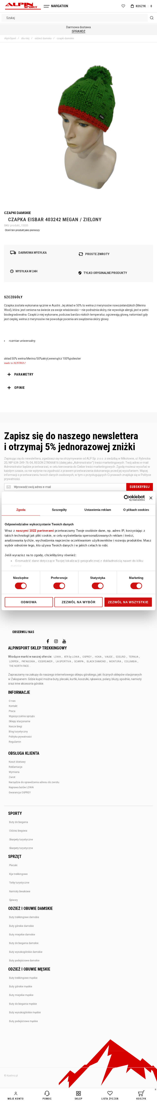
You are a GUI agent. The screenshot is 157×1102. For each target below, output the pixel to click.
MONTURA (115, 661)
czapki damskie (65, 38)
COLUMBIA (130, 661)
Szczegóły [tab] (59, 509)
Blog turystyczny (18, 731)
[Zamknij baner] (150, 497)
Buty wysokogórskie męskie (25, 1012)
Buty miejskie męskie (21, 995)
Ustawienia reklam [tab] (97, 509)
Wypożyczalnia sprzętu (22, 716)
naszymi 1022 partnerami (35, 530)
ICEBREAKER (45, 661)
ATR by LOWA (71, 656)
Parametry (23, 374)
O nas (12, 701)
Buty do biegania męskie (23, 1003)
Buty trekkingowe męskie (23, 977)
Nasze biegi (15, 726)
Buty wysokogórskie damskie (25, 952)
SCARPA (78, 661)
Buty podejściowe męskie (23, 1021)
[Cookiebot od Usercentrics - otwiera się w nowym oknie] (127, 498)
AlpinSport (10, 38)
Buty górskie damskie (21, 926)
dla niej (25, 38)
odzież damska (43, 38)
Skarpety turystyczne (21, 839)
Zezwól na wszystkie (128, 602)
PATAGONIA (28, 661)
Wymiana (14, 772)
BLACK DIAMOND (96, 661)
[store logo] (23, 6)
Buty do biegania (18, 822)
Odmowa (29, 602)
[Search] (152, 18)
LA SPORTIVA (63, 661)
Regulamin (15, 741)
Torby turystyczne (19, 882)
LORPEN (13, 661)
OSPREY (87, 656)
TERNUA (133, 656)
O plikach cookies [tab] (136, 509)
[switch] (59, 586)
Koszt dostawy (17, 761)
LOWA (57, 656)
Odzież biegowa (18, 830)
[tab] (78, 374)
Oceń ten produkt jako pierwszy (22, 230)
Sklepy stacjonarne (19, 721)
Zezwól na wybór (78, 602)
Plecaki (13, 865)
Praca (12, 711)
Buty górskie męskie (20, 986)
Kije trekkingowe (18, 874)
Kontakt (13, 706)
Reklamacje (15, 767)
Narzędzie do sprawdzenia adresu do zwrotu (34, 782)
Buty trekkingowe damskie (24, 917)
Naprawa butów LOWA (21, 787)
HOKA (98, 656)
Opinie (19, 388)
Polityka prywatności (20, 736)
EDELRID (121, 656)
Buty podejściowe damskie (24, 960)
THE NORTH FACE (19, 666)
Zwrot (12, 777)
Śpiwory (13, 900)
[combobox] (78, 18)
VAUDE (109, 656)
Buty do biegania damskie (23, 943)
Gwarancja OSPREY (20, 792)
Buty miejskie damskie (22, 934)
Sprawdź (78, 31)
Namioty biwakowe (19, 891)
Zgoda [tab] (21, 509)
